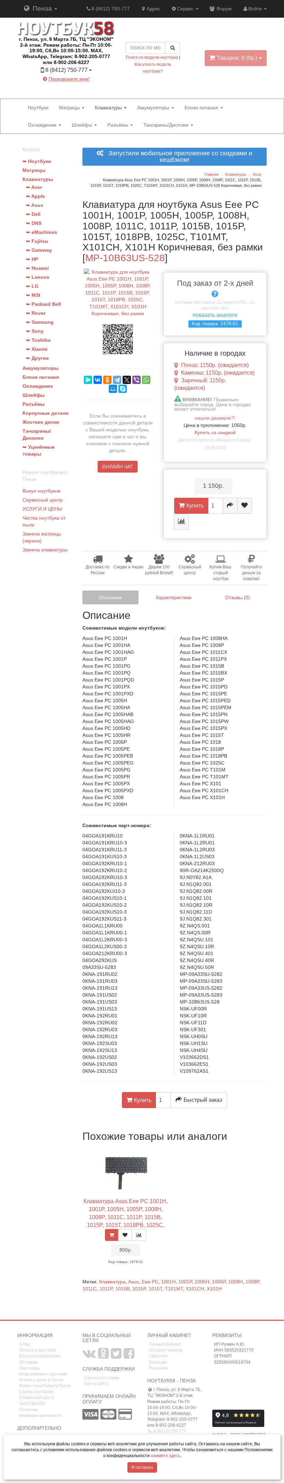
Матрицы (70, 107)
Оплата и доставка (37, 1350)
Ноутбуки (38, 107)
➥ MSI (33, 295)
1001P (185, 1281)
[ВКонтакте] (98, 380)
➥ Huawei (37, 268)
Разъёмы (118, 125)
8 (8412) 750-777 (110, 8)
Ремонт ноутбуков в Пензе (45, 1385)
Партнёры (29, 1368)
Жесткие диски (41, 422)
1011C (89, 1288)
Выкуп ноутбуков (41, 491)
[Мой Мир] (113, 389)
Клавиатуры (109, 107)
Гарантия (158, 1356)
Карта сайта (96, 1383)
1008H (235, 1281)
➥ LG (32, 286)
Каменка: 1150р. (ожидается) (218, 373)
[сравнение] (181, 522)
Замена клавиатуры (45, 549)
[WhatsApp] (146, 380)
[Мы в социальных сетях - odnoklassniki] (103, 1356)
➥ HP (32, 259)
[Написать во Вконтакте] (47, 89)
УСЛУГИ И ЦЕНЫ (42, 509)
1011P (106, 1288)
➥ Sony (35, 331)
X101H (214, 1288)
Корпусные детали (46, 413)
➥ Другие (37, 358)
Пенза (42, 8)
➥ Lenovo (38, 277)
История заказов (165, 1350)
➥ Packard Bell (43, 304)
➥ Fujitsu (37, 241)
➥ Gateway (39, 250)
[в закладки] (244, 506)
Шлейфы (83, 125)
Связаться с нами (101, 1377)
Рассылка (158, 1368)
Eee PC (150, 1281)
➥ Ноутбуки (37, 161)
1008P (252, 1281)
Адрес (153, 8)
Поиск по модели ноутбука (152, 57)
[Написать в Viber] (72, 89)
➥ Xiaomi (36, 349)
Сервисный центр (43, 500)
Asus (133, 1281)
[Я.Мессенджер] (88, 380)
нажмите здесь (165, 1455)
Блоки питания (202, 107)
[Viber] (136, 380)
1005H (202, 1281)
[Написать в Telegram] (60, 89)
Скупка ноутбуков (36, 1391)
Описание (110, 597)
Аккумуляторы (154, 107)
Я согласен (142, 1467)
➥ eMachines (41, 232)
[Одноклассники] (107, 380)
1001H (168, 1281)
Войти (255, 8)
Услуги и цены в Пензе (41, 1379)
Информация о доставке (43, 1374)
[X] (127, 380)
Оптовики (28, 1362)
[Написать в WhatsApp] (85, 89)
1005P (218, 1281)
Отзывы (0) (237, 597)
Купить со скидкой (215, 432)
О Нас (25, 1344)
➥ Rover (35, 313)
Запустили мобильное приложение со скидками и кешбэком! (177, 157)
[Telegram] (117, 380)
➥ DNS (34, 223)
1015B (122, 1288)
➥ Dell (33, 214)
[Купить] (111, 1235)
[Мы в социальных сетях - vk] (89, 1356)
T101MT (174, 1288)
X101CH (195, 1288)
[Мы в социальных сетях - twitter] (116, 1356)
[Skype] (122, 389)
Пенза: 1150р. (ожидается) (215, 365)
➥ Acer (34, 187)
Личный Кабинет (165, 1344)
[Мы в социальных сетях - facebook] (129, 1356)
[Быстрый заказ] (230, 506)
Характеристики (174, 597)
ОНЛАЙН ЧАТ (117, 466)
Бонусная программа (40, 1356)
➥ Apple (35, 196)
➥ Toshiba (38, 340)
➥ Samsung (40, 322)
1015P (139, 1288)
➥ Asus (34, 205)
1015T (155, 1288)
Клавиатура (112, 1281)
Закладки (158, 1362)
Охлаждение (43, 125)
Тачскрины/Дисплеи (166, 125)
